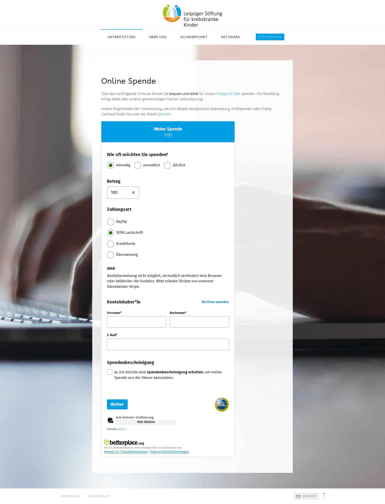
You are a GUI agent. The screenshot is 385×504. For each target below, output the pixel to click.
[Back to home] (192, 15)
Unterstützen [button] (122, 37)
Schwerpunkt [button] (194, 37)
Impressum (70, 496)
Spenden (164, 114)
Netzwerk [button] (230, 37)
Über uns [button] (158, 37)
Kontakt (309, 496)
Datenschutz (99, 496)
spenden (270, 37)
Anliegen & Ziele (228, 93)
